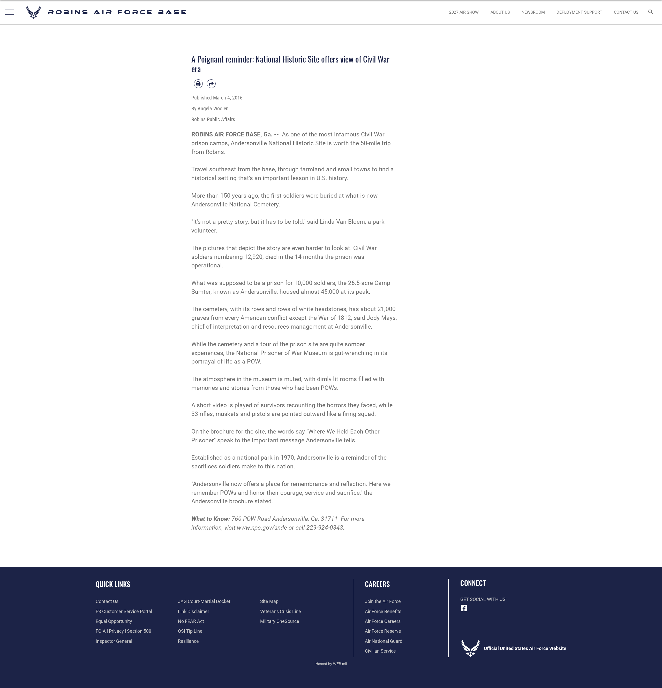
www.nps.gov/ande (262, 527)
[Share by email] (211, 83)
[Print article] (198, 83)
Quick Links (113, 584)
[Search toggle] (651, 12)
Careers (377, 584)
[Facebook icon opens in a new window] (464, 608)
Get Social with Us (483, 599)
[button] (8, 12)
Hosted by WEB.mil (331, 664)
